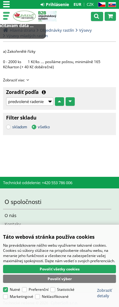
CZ (100, 4)
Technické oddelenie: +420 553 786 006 (37, 182)
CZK (90, 4)
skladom (19, 127)
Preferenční (39, 289)
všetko (44, 127)
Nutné (15, 289)
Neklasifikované (55, 296)
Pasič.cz (24, 16)
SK (111, 4)
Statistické (65, 289)
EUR (77, 4)
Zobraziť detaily (104, 292)
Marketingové (21, 296)
